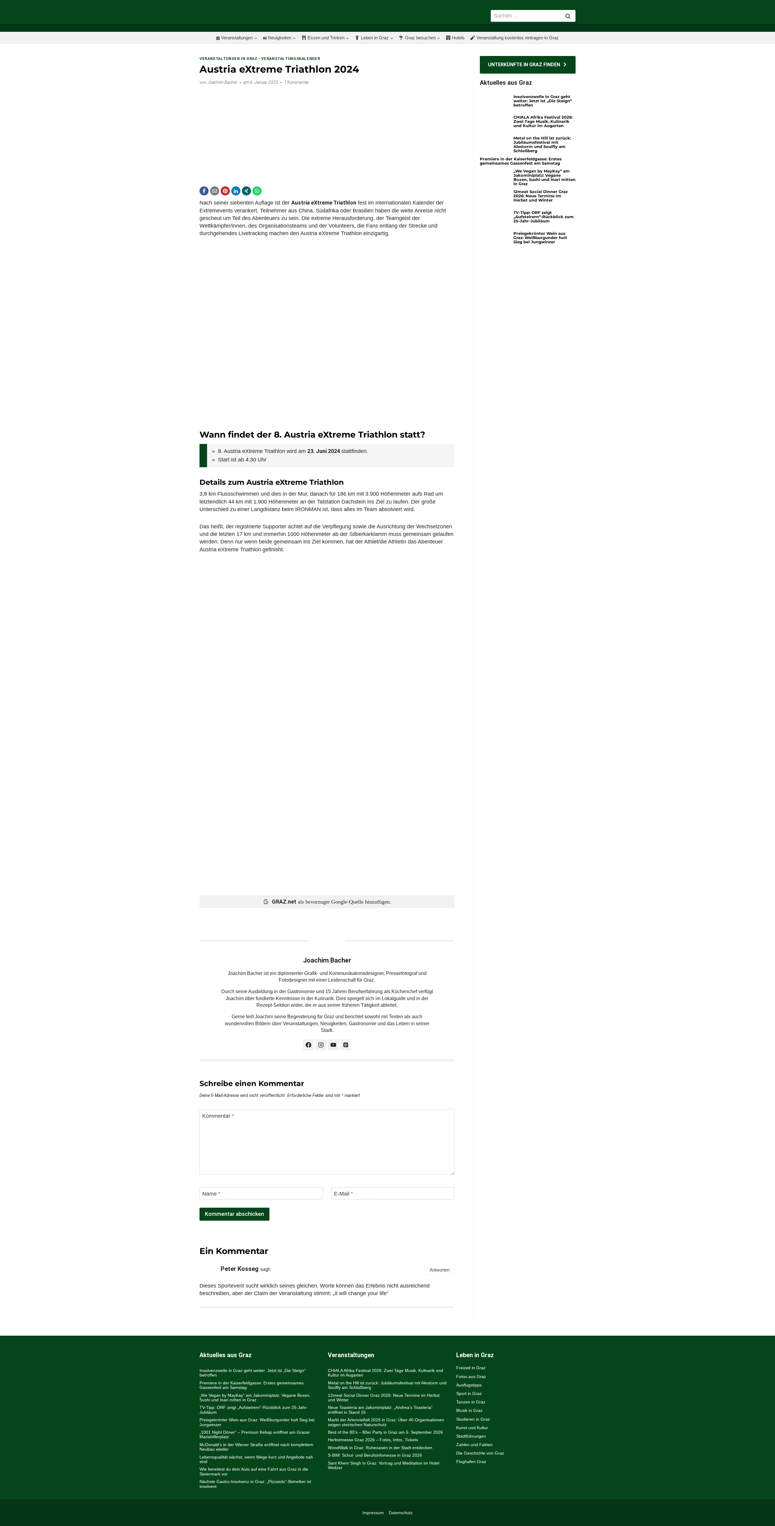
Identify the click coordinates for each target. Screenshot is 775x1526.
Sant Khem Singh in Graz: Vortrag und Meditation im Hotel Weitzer (383, 1465)
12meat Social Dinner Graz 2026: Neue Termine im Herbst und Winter (540, 195)
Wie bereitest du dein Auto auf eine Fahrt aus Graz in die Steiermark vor (254, 1471)
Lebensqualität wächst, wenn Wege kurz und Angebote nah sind (256, 1459)
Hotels (458, 37)
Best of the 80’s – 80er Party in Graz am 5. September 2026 (385, 1432)
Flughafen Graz (471, 1461)
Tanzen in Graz (470, 1402)
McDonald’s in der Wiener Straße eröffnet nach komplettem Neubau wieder (256, 1447)
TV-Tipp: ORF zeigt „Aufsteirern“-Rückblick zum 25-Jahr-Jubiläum (543, 216)
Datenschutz (401, 1512)
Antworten (440, 1269)
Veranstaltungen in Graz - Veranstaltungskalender (260, 58)
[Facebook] (204, 190)
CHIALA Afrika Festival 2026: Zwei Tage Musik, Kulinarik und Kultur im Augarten (542, 121)
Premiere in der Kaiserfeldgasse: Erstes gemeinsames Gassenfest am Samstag (521, 161)
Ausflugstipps (469, 1385)
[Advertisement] (327, 132)
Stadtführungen (471, 1436)
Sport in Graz (469, 1393)
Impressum (373, 1512)
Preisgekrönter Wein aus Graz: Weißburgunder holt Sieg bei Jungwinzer (540, 237)
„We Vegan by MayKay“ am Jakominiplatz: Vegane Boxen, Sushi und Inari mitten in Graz (544, 177)
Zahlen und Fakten (474, 1444)
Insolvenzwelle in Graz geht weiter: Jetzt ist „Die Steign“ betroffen (542, 100)
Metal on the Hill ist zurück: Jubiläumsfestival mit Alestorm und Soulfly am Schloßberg (542, 144)
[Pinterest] (225, 190)
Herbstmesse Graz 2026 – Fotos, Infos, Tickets (373, 1439)
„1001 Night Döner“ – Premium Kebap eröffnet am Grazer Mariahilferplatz (255, 1434)
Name (211, 1194)
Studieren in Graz (473, 1419)
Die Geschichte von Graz (480, 1453)
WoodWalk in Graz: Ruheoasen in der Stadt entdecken (380, 1447)
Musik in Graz (469, 1410)
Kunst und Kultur (472, 1427)
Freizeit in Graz (471, 1367)
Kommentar (218, 1116)
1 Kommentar (296, 82)
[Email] (214, 190)
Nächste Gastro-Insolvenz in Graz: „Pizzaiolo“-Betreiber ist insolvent (255, 1483)
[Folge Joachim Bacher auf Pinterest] (345, 1044)
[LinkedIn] (235, 190)
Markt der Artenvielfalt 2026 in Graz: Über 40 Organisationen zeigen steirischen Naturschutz (386, 1422)
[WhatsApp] (257, 190)
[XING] (246, 190)
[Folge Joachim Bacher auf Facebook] (308, 1044)
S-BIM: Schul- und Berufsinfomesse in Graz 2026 (375, 1455)
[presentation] (494, 102)
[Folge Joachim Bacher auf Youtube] (333, 1044)
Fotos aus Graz (471, 1376)
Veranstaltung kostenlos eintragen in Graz (518, 37)
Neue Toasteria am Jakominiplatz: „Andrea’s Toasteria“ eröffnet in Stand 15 (380, 1409)
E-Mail (343, 1194)
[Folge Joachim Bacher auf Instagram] (320, 1044)
